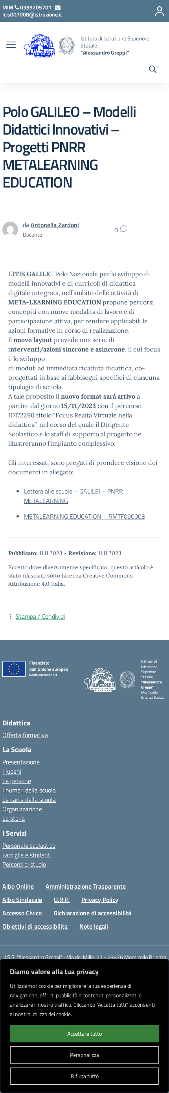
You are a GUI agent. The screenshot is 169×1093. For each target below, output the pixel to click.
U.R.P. (62, 899)
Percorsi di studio (24, 864)
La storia (13, 818)
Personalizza (84, 1055)
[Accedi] (159, 11)
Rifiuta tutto (85, 1076)
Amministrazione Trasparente (86, 886)
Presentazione (21, 762)
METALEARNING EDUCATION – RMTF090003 (84, 516)
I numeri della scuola (29, 790)
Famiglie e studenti (26, 855)
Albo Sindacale (22, 899)
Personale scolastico (28, 845)
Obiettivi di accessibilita (35, 926)
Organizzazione (22, 809)
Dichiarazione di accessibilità (92, 913)
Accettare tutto (84, 1033)
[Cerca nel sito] (153, 70)
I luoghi (11, 771)
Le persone (16, 780)
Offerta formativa (25, 735)
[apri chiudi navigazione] (11, 45)
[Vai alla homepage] (67, 46)
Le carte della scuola (29, 799)
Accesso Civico (22, 913)
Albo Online (18, 886)
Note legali (93, 926)
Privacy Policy (99, 899)
